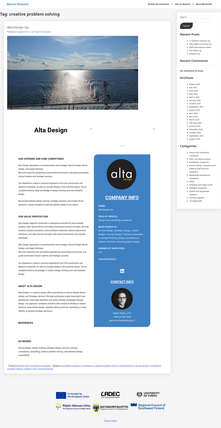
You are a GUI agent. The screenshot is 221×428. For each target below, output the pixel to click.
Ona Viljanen (45, 31)
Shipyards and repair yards (201, 185)
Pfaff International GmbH (200, 47)
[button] (91, 128)
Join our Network (182, 4)
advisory (76, 365)
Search (183, 17)
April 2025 (193, 116)
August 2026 (194, 84)
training (27, 368)
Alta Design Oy (17, 27)
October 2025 (195, 103)
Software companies (198, 188)
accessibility (65, 365)
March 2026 (194, 97)
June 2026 (193, 90)
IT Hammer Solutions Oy (199, 41)
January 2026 (194, 100)
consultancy (87, 365)
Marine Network (18, 4)
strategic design (15, 368)
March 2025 (194, 119)
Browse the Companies (158, 4)
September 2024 (196, 136)
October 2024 (195, 132)
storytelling (155, 365)
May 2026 (193, 94)
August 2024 (194, 139)
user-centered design (42, 368)
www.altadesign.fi (107, 259)
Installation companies (199, 162)
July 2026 (193, 87)
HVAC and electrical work (200, 159)
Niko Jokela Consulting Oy (200, 44)
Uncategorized (195, 201)
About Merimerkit (204, 4)
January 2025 (194, 126)
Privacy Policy (110, 421)
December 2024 (196, 129)
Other (191, 181)
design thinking (126, 365)
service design (142, 365)
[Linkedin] (122, 271)
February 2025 (195, 123)
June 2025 (193, 113)
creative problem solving (106, 365)
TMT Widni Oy (195, 50)
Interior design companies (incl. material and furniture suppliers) (203, 168)
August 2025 (194, 110)
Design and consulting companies (34, 365)
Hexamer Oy (194, 54)
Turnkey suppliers (197, 197)
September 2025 (196, 107)
